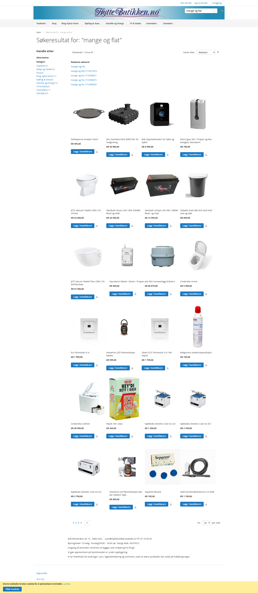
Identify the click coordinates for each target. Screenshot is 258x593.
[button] (97, 151)
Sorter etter (189, 52)
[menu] (129, 23)
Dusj (39, 72)
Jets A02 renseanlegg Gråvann (160, 281)
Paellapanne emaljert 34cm (84, 139)
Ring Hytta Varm (46, 76)
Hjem (38, 32)
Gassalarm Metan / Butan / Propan (126, 281)
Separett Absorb (153, 491)
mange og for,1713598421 (84, 75)
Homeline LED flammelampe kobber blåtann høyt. (126, 493)
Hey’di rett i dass (114, 423)
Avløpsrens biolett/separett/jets (196, 352)
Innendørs (43, 89)
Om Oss (40, 579)
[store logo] (104, 12)
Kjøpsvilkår (41, 573)
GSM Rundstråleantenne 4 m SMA (197, 491)
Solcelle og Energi (47, 83)
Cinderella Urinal (188, 281)
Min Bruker (186, 2)
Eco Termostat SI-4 (80, 352)
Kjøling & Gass (44, 79)
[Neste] (87, 522)
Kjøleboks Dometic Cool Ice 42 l (86, 491)
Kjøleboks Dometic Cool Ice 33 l (195, 423)
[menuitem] (42, 23)
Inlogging (217, 2)
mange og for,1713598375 (84, 80)
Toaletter (42, 65)
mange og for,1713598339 (84, 84)
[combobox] (201, 10)
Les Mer (66, 584)
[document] (129, 587)
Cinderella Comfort (80, 423)
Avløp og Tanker (45, 69)
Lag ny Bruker (201, 2)
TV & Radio (43, 86)
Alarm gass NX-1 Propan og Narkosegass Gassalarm (196, 141)
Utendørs (42, 93)
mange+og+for (78, 66)
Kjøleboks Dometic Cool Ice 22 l (160, 423)
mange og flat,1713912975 (84, 71)
